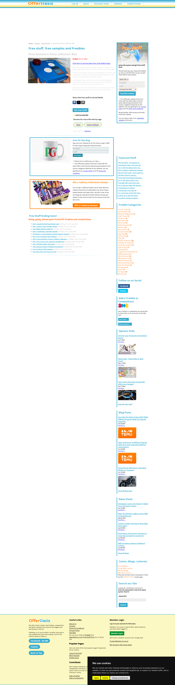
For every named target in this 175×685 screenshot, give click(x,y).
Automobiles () (124, 212)
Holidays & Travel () (126, 243)
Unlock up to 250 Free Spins (128, 196)
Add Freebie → (123, 319)
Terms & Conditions (76, 628)
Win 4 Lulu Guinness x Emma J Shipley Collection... (50, 239)
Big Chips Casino (124, 573)
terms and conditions (136, 109)
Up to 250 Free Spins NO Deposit (129, 185)
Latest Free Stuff (75, 653)
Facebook (124, 286)
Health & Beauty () (126, 240)
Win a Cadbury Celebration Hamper (130, 170)
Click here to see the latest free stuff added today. (91, 63)
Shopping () (123, 267)
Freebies (37, 43)
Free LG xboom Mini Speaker (43, 249)
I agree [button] (96, 678)
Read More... (121, 425)
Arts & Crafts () (124, 209)
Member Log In (117, 633)
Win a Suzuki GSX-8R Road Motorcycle (46, 224)
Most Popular (74, 655)
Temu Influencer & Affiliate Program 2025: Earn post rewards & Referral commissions (132, 444)
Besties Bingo (123, 570)
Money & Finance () (126, 263)
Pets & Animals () (125, 265)
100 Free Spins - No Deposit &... (129, 163)
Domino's (88, 131)
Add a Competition (76, 678)
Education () (123, 220)
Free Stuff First (88, 637)
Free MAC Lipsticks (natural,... (128, 198)
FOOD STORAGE (93, 125)
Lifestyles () (123, 249)
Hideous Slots (128, 577)
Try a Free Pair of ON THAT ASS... (129, 193)
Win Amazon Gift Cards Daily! (121, 645)
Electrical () (122, 223)
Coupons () (122, 218)
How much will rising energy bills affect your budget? (131, 383)
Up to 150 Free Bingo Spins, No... (129, 168)
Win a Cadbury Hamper (86, 205)
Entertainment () (125, 225)
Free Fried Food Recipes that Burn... (130, 178)
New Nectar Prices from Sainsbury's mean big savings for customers (132, 534)
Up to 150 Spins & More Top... (128, 180)
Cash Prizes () (123, 216)
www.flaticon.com (76, 637)
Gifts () (121, 238)
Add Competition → (125, 324)
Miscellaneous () (124, 258)
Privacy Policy (74, 630)
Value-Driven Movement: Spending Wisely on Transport (132, 469)
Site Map (72, 633)
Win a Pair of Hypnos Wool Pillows (45, 237)
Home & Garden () (126, 245)
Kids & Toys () (123, 247)
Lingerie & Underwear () (127, 252)
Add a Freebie (74, 676)
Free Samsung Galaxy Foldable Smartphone (48, 247)
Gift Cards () (123, 236)
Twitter (123, 291)
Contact (72, 626)
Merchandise (45, 43)
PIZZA (78, 125)
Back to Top (36, 653)
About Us (72, 624)
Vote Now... (121, 342)
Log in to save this (81, 115)
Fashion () (122, 227)
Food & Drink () (124, 232)
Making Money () (125, 254)
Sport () (121, 269)
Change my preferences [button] (120, 678)
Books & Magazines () (126, 214)
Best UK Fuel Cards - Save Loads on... (131, 173)
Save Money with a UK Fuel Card (129, 165)
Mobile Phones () (125, 261)
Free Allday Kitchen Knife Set (43, 229)
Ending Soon (74, 658)
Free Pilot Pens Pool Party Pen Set (44, 252)
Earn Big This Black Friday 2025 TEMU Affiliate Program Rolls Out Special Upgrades (133, 419)
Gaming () (122, 234)
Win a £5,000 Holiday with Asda (44, 244)
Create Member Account (119, 641)
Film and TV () (123, 229)
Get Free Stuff (80, 110)
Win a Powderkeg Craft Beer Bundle (45, 232)
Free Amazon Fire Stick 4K (127, 190)
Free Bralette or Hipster (126, 188)
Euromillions (123, 566)
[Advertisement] (87, 25)
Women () (122, 274)
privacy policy (88, 171)
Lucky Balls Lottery (125, 568)
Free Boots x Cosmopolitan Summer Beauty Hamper (51, 234)
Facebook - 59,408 (39, 640)
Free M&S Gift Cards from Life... (129, 183)
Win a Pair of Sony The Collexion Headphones (48, 242)
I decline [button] (105, 678)
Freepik (87, 635)
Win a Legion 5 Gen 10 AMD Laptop (45, 226)
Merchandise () (124, 256)
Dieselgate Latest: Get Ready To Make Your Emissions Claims (133, 505)
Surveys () (122, 272)
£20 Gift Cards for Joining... (127, 175)
